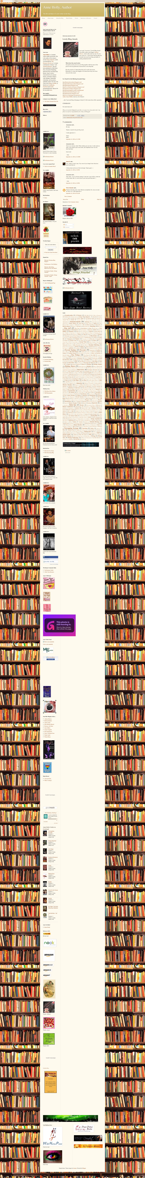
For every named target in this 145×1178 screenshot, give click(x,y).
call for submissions (83, 331)
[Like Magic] (45, 851)
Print (73, 400)
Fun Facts (80, 356)
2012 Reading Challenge (50, 812)
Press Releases (67, 400)
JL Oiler (81, 372)
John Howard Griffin (97, 372)
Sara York (82, 411)
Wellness (79, 433)
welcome (74, 433)
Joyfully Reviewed (72, 374)
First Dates (87, 353)
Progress (87, 400)
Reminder (87, 406)
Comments (66, 227)
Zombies (82, 439)
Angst (99, 319)
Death (70, 345)
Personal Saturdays (80, 397)
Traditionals (93, 424)
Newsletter (98, 392)
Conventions (84, 339)
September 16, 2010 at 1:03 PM (73, 183)
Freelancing (65, 356)
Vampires (78, 430)
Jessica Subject (75, 372)
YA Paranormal (88, 437)
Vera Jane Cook (84, 429)
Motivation (77, 387)
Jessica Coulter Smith (67, 372)
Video (64, 431)
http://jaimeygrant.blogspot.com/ (70, 85)
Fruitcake (75, 356)
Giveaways (79, 358)
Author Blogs (81, 323)
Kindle (93, 375)
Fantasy (98, 351)
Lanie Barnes (82, 377)
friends (78, 117)
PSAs (75, 401)
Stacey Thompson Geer (97, 417)
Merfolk (75, 386)
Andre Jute (88, 319)
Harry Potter (100, 362)
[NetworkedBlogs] (50, 657)
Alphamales (98, 318)
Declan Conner (65, 346)
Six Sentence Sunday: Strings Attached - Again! (50, 275)
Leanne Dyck (98, 377)
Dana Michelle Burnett (49, 724)
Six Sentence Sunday (73, 415)
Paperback (85, 395)
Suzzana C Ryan (95, 420)
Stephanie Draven (72, 418)
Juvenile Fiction (86, 374)
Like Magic (76, 380)
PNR (87, 398)
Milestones (89, 386)
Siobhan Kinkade (93, 414)
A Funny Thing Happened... (84, 317)
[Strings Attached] (45, 843)
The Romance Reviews (79, 423)
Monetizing (65, 387)
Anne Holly (46, 54)
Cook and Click (47, 778)
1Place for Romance (97, 315)
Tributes (69, 426)
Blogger (84, 1168)
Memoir (99, 384)
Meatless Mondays (67, 385)
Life (70, 380)
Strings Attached (95, 419)
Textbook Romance (94, 422)
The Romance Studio (48, 570)
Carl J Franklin (65, 332)
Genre (67, 358)
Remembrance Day (80, 406)
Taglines (65, 421)
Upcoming (84, 428)
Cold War (81, 337)
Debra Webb (84, 345)
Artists (99, 321)
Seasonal (96, 411)
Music (100, 387)
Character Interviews (67, 334)
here (51, 90)
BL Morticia (79, 326)
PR (101, 398)
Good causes (95, 358)
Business (71, 331)
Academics (100, 316)
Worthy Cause (80, 436)
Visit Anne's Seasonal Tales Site (51, 101)
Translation (65, 426)
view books (55, 823)
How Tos (99, 366)
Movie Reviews (86, 387)
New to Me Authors (80, 392)
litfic (93, 381)
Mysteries (78, 389)
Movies (91, 387)
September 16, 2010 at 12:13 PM (73, 139)
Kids (84, 375)
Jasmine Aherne (79, 371)
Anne (49, 815)
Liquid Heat (67, 381)
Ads (65, 318)
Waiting (81, 431)
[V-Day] (45, 868)
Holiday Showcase (82, 366)
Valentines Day (71, 430)
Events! (95, 18)
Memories (65, 386)
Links (81, 117)
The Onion (71, 423)
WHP (98, 433)
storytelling (87, 418)
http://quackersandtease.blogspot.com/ (72, 88)
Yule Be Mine (76, 439)
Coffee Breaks (93, 336)
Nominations (65, 393)
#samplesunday (69, 315)
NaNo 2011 (92, 389)
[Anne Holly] (46, 561)
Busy (77, 331)
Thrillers (94, 423)
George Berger (73, 358)
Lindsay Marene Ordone (93, 380)
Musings (64, 389)
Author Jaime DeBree (68, 96)
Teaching (80, 421)
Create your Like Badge (54, 564)
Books (95, 329)
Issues (65, 371)
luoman (75, 1168)
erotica (96, 348)
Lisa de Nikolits (79, 381)
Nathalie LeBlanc (86, 391)
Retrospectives (71, 408)
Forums (68, 355)
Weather (64, 433)
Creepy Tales (65, 342)
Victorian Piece (92, 430)
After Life (74, 318)
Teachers (74, 421)
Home (43, 18)
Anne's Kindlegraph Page (49, 283)
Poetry (90, 398)
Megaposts (77, 384)
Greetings (71, 361)
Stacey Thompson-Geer (49, 733)
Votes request (75, 431)
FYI (84, 356)
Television (86, 421)
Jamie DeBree (47, 728)
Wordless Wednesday (67, 436)
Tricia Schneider (70, 188)
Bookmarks (90, 329)
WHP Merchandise (48, 393)
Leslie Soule (100, 378)
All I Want (80, 318)
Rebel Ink (72, 405)
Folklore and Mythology (96, 353)
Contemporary (70, 339)
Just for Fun (80, 374)
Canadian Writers (97, 331)
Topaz (71, 424)
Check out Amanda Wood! (50, 166)
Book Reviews (75, 329)
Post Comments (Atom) (74, 202)
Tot (85, 424)
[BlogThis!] (79, 115)
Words (75, 436)
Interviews (80, 369)
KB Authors (65, 375)
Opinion (79, 395)
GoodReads (87, 359)
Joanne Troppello (88, 372)
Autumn (71, 324)
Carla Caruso (72, 332)
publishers (79, 401)
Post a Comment (68, 196)
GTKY (75, 361)
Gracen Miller (94, 359)
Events (100, 348)
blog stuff (75, 117)
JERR (100, 371)
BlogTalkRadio (84, 328)
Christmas (100, 334)
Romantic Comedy (70, 409)
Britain (99, 329)
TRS (77, 426)
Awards (76, 324)
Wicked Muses (47, 737)
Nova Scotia (91, 393)
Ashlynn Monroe (72, 323)
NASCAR (79, 391)
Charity (79, 334)
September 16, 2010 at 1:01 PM (73, 170)
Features (64, 353)
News (93, 392)
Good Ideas (74, 359)
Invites (95, 369)
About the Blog (59, 18)
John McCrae (65, 374)
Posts (65, 224)
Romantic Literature (79, 409)
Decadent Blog (47, 361)
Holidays (89, 366)
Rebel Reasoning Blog (49, 452)
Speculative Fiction (83, 417)
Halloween (93, 362)
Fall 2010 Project (74, 351)
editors (87, 346)
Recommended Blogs (90, 405)
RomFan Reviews (96, 409)
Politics (94, 398)
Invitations (90, 369)
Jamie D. (68, 161)
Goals (89, 358)
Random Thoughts (73, 403)
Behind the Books (90, 324)
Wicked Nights (66, 434)
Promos (100, 400)
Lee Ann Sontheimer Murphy (76, 378)
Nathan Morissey (93, 391)
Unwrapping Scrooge (71, 428)
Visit (46, 1068)
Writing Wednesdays (73, 437)
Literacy (89, 381)
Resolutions (65, 408)
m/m (100, 381)
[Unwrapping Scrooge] (45, 833)
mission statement (96, 386)
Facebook (45, 86)
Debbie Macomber (76, 345)
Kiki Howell (88, 375)
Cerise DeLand (85, 332)
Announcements (69, 117)
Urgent (97, 428)
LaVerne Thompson (90, 377)
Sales (73, 411)
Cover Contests (88, 340)
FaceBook (98, 350)
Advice (68, 318)
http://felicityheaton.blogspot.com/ (71, 93)
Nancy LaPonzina (84, 389)
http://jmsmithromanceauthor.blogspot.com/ (73, 83)
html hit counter (67, 452)
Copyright (99, 339)
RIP (89, 408)
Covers (94, 340)
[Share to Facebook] (82, 115)
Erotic (82, 348)
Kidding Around (78, 375)
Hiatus (69, 364)
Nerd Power (65, 392)
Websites (69, 433)
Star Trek (66, 418)
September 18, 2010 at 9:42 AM (73, 193)
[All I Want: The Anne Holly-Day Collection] (45, 909)
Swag (101, 420)
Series (76, 412)
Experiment (92, 350)
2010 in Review (66, 317)
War (94, 431)
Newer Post (65, 199)
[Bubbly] (45, 884)
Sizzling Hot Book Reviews (84, 415)
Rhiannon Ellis (84, 408)
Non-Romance (84, 394)
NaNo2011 (98, 389)
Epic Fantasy (65, 348)
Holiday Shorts (70, 366)
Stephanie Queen (81, 418)
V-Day (49, 865)
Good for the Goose (53, 890)
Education (92, 346)
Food (64, 355)
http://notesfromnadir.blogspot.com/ (71, 92)
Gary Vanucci (89, 356)
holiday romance (98, 364)
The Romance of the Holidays (50, 264)
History (83, 364)
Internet (74, 369)
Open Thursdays (71, 395)
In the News (81, 367)
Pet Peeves (88, 396)
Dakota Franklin (92, 342)
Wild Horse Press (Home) (49, 391)
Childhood (89, 334)
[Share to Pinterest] (83, 115)
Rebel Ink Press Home (49, 451)
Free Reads (86, 355)
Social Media (69, 417)
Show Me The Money (79, 414)
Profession (81, 400)
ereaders (77, 348)
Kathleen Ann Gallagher (96, 374)
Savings (87, 411)
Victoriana (98, 430)
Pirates (72, 398)
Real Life (94, 403)
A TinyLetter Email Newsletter (50, 252)
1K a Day (86, 315)
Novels (76, 18)
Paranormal (92, 395)
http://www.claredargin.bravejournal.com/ (72, 95)
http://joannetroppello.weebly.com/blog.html (73, 90)
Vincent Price (69, 431)
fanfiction (93, 351)
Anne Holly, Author (57, 7)
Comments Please (88, 337)
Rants (80, 403)
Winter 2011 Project (83, 434)
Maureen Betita (98, 383)
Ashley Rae (65, 323)
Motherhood (70, 387)
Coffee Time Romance (73, 337)
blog (50, 83)
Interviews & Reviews (86, 18)
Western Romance (92, 433)
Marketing (79, 383)
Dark (74, 343)
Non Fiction (71, 393)
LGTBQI (66, 380)
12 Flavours (79, 315)
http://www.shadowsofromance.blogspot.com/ (73, 87)
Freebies (99, 355)
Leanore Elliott (66, 378)
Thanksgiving (65, 423)
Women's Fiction (97, 434)
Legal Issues (85, 378)
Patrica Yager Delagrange (69, 396)
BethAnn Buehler (66, 326)
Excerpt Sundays (70, 350)
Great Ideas (66, 361)
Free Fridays (75, 355)
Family (83, 351)
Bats (84, 324)
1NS (91, 315)
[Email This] (78, 115)
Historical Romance (76, 364)
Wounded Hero (87, 436)
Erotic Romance (90, 348)
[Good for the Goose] (45, 892)
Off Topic (64, 395)
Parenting (100, 395)
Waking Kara (87, 431)
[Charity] (45, 901)
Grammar (100, 359)
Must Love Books (70, 389)
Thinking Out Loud (88, 423)
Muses (96, 387)
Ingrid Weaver (92, 367)
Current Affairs (75, 342)
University (100, 426)
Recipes (82, 405)
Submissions (71, 420)
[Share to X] (80, 115)
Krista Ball (65, 377)
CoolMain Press (92, 339)
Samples (77, 411)
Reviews (77, 408)
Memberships (89, 384)
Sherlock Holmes (90, 412)
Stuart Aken (65, 420)
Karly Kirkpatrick (48, 731)
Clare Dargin (76, 336)
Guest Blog (81, 361)
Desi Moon (71, 346)
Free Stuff (93, 355)
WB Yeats (99, 431)
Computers (95, 337)
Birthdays (73, 326)
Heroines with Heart (48, 726)
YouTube (70, 439)
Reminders (93, 406)
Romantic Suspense (87, 409)
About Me (95, 317)
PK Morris (77, 398)
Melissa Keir (82, 385)
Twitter (81, 426)
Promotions (68, 401)
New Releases (72, 392)
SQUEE (89, 417)
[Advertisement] (50, 1102)
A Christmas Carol (73, 316)
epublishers (71, 348)
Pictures (93, 397)
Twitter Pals (86, 426)
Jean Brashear (87, 371)
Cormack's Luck (72, 340)
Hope (95, 366)
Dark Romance (90, 343)
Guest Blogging (88, 361)
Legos (90, 378)
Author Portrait (88, 323)
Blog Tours (77, 328)
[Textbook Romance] (45, 860)
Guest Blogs (95, 361)
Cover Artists (80, 340)
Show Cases (71, 414)
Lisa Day (73, 381)
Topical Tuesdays (78, 425)
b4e (80, 324)
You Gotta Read (95, 437)
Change (91, 332)
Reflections (98, 405)
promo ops (94, 400)
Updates (92, 428)
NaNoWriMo (71, 391)
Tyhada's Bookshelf (92, 426)
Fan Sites (87, 351)
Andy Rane (94, 319)
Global (86, 358)
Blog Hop (92, 326)
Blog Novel (100, 326)
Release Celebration (68, 406)
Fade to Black (65, 351)
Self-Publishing (70, 412)
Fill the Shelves (81, 353)
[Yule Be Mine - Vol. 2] (45, 916)
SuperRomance (87, 420)
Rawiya (84, 403)
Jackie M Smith (71, 371)
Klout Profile (47, 927)
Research (98, 406)
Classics (82, 336)
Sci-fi (92, 411)
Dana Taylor (69, 343)
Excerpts (83, 350)
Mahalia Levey (72, 383)
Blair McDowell (86, 326)
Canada (90, 331)
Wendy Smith (84, 433)
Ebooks (76, 346)
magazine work (65, 383)
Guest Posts (71, 362)
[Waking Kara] (45, 876)
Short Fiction (69, 18)
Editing (81, 346)
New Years (88, 392)
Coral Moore (65, 340)
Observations (97, 394)
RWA (69, 411)
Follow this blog (50, 659)
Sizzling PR (94, 415)
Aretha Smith (94, 321)
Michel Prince (82, 386)
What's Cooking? (48, 780)
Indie (87, 367)
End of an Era (98, 346)
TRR (73, 426)
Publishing (85, 401)
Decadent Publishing (94, 345)
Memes (94, 385)
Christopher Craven (68, 336)
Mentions (70, 386)
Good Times (80, 359)
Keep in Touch (71, 375)
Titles (67, 424)
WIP (90, 434)
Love (96, 381)
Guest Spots (86, 362)
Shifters (96, 412)
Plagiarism (82, 398)
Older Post (99, 199)
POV (98, 398)
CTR (70, 342)
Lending (94, 378)
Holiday (89, 364)
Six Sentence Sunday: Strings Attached (50, 271)
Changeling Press (97, 332)
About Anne (50, 18)
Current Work (82, 342)
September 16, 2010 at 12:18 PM (73, 157)
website (54, 83)
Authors (95, 323)
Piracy (68, 398)
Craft (100, 340)
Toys (88, 424)
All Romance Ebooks (90, 318)
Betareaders (98, 324)
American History (80, 319)
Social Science (75, 417)
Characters (74, 334)
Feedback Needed (72, 353)
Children (94, 334)
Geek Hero (95, 356)
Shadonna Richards (82, 412)
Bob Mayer (96, 328)
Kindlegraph (98, 375)
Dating (96, 343)
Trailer (98, 424)
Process (76, 400)
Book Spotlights (83, 329)
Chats (84, 334)
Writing (93, 436)
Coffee (87, 335)
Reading (89, 403)
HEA (65, 364)
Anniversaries (65, 321)
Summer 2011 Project (79, 420)
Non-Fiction (76, 394)
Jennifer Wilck (94, 371)
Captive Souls (47, 722)
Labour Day (71, 377)
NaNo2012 (65, 391)
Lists (85, 381)
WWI (82, 437)
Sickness (86, 414)
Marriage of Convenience (89, 383)
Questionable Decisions (92, 401)
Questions (100, 401)
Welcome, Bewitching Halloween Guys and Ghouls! (50, 267)
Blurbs (90, 328)
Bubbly (64, 331)
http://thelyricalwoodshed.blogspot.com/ (72, 82)
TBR (70, 421)
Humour (67, 367)
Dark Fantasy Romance (81, 343)
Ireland (100, 369)
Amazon (72, 319)
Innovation (99, 367)
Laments (76, 377)
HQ (63, 367)
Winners (75, 434)
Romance (94, 408)
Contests (77, 339)
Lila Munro (84, 380)
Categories (78, 332)
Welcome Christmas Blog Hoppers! (49, 260)
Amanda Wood (66, 319)
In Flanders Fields (74, 367)
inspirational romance (67, 369)
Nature (99, 391)
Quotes (66, 403)
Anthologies (87, 321)
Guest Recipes (79, 362)
